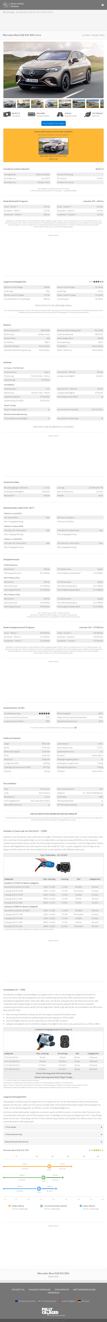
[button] (101, 44)
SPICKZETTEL (18, 1289)
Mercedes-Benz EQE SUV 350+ (53, 157)
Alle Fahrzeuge (8, 12)
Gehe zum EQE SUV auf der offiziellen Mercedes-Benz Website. (52, 814)
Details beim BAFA (70, 191)
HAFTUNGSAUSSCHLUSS (84, 1289)
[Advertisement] (53, 23)
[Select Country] (102, 5)
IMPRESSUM (53, 1292)
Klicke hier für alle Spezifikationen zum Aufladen (53, 426)
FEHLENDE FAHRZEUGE (40, 1289)
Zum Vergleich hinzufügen (53, 123)
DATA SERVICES (62, 1289)
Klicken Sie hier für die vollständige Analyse (53, 305)
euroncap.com (70, 728)
